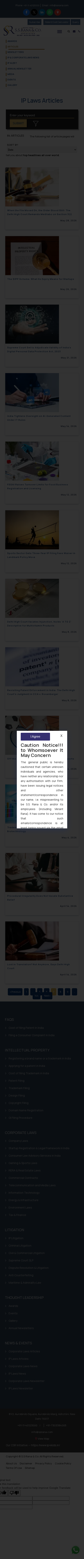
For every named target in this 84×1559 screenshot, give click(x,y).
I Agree (35, 736)
